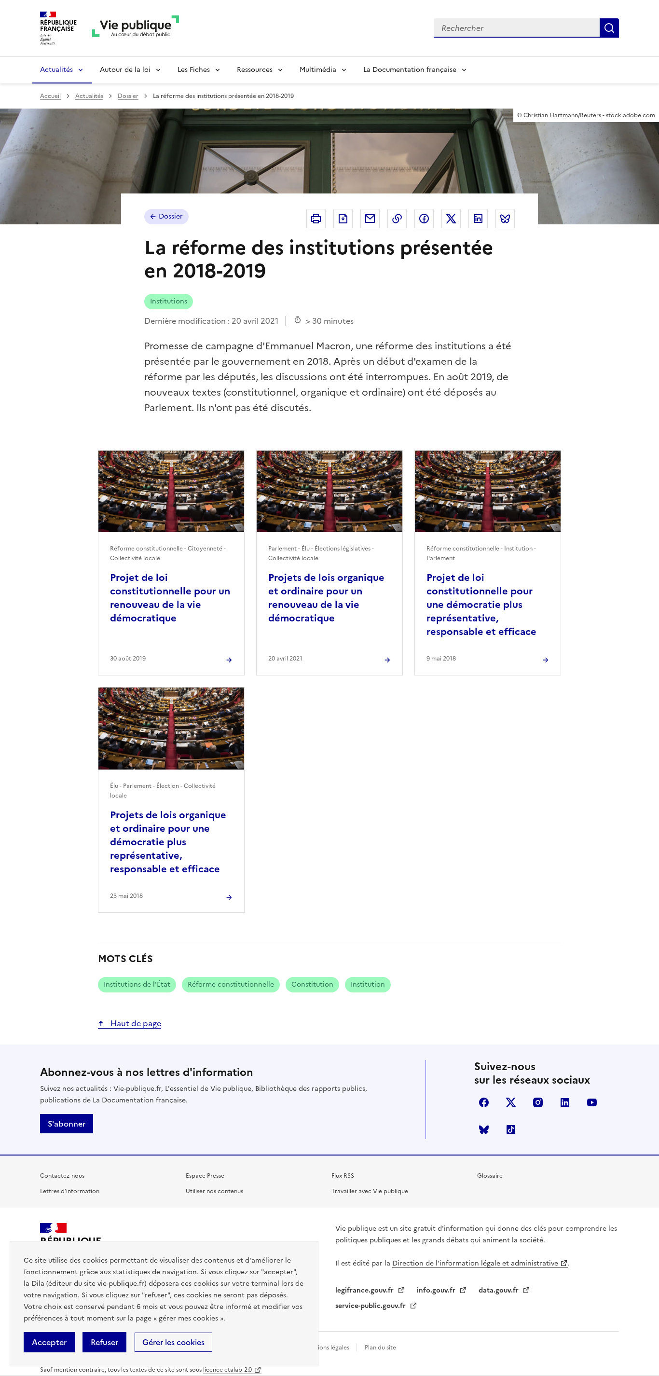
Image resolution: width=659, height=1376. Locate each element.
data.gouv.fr (500, 1290)
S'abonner (66, 1123)
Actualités (56, 70)
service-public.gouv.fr (371, 1306)
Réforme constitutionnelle (231, 984)
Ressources (255, 70)
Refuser (104, 1342)
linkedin (565, 1102)
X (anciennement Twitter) (511, 1102)
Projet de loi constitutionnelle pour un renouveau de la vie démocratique (170, 597)
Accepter (49, 1342)
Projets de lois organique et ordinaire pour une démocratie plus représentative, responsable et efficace (168, 842)
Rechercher (609, 28)
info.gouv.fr (437, 1290)
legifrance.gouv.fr (365, 1290)
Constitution (312, 984)
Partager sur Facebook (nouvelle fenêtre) (424, 218)
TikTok (511, 1129)
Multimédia (318, 70)
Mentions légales (327, 1347)
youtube (592, 1102)
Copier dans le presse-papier (397, 218)
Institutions (168, 301)
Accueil (50, 96)
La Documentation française (409, 70)
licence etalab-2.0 (227, 1369)
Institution (368, 984)
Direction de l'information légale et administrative (475, 1263)
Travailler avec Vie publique (369, 1191)
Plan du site (380, 1347)
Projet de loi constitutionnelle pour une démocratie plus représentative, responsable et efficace (481, 604)
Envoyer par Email (370, 218)
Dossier (128, 96)
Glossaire (490, 1175)
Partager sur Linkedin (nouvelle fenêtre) (478, 218)
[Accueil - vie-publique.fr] (135, 28)
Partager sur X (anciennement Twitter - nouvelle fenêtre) (451, 218)
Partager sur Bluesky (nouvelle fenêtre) (505, 218)
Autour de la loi (125, 70)
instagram (538, 1102)
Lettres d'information (69, 1191)
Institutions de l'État (137, 984)
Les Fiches (194, 70)
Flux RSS (342, 1175)
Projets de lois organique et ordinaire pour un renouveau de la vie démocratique (326, 597)
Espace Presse (205, 1175)
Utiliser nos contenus (214, 1191)
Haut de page (135, 1023)
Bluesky (484, 1129)
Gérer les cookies (173, 1342)
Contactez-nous (62, 1175)
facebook (484, 1102)
